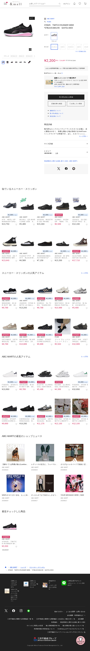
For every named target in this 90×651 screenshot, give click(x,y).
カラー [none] (46, 35)
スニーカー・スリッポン (37, 567)
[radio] (54, 37)
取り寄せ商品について (56, 113)
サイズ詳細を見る (80, 51)
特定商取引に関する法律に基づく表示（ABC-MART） (61, 161)
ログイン (66, 4)
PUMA (49, 22)
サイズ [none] (46, 47)
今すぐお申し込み (59, 86)
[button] (18, 34)
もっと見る (82, 136)
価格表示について (55, 110)
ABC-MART (50, 19)
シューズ (23, 567)
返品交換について (55, 116)
